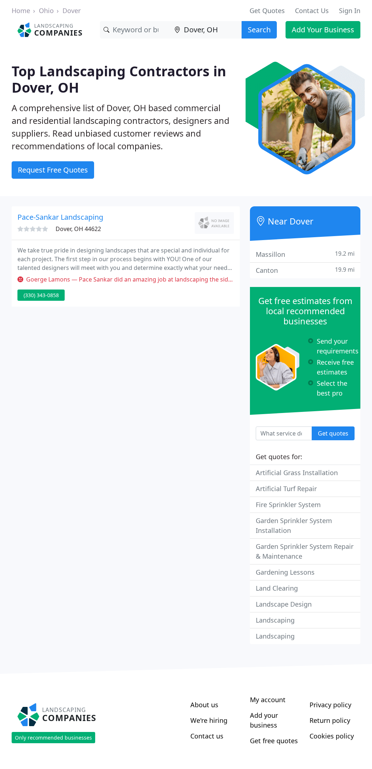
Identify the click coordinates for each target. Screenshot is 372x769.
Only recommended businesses (53, 737)
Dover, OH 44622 (78, 229)
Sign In (349, 10)
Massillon (305, 254)
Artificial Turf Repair (286, 488)
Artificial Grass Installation (297, 472)
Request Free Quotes (53, 170)
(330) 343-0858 (41, 295)
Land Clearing (277, 588)
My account (268, 699)
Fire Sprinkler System (288, 504)
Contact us (206, 736)
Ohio (46, 10)
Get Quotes (267, 10)
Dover (71, 10)
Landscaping (275, 620)
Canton (305, 270)
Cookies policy (332, 736)
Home (21, 10)
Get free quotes (274, 740)
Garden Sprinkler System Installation (294, 525)
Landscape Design (284, 604)
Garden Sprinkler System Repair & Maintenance (304, 551)
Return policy (330, 720)
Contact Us (312, 10)
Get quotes (333, 433)
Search (259, 30)
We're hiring (208, 720)
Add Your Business (323, 30)
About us (204, 704)
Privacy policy (330, 704)
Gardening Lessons (285, 572)
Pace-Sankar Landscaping (60, 217)
